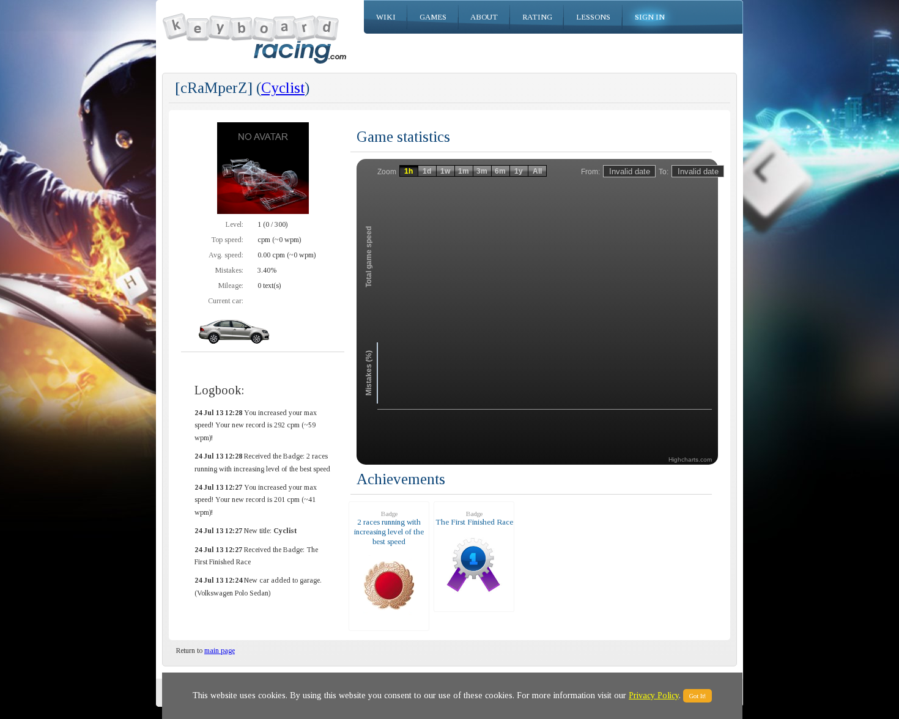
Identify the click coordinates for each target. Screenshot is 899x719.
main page (219, 650)
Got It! (697, 695)
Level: (234, 224)
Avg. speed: (226, 255)
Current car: (225, 301)
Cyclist (283, 87)
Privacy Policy (654, 695)
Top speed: (227, 239)
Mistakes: (229, 270)
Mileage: (230, 285)
